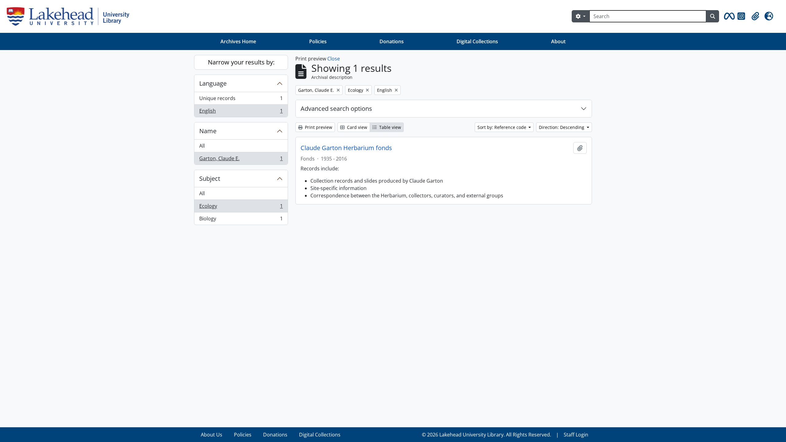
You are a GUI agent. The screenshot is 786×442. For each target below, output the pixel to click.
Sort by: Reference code (502, 127)
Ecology (241, 207)
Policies (318, 41)
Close (333, 58)
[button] (728, 16)
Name (207, 131)
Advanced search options (336, 108)
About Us (211, 434)
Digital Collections (477, 41)
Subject (209, 178)
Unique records (241, 100)
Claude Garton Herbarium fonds (346, 148)
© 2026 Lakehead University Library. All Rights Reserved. (486, 434)
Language (213, 83)
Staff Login (576, 434)
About (558, 41)
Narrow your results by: (241, 62)
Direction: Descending (562, 127)
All (202, 145)
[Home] (70, 16)
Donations (391, 41)
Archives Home (238, 41)
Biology (241, 220)
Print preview (318, 127)
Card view (356, 127)
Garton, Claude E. (241, 160)
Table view (389, 127)
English (241, 112)
